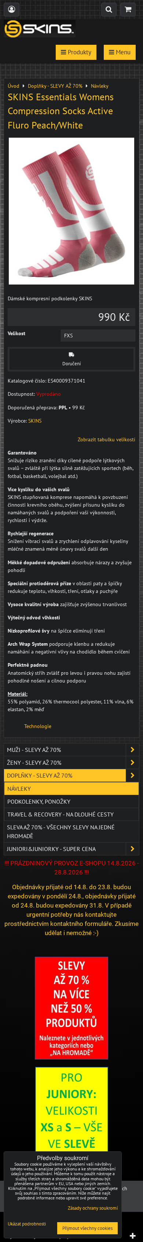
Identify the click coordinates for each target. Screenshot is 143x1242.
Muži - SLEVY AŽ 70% (34, 749)
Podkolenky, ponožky (38, 801)
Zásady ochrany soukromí (93, 1208)
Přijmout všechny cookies (87, 1228)
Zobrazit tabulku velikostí (106, 439)
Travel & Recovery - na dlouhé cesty (60, 814)
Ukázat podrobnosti (27, 1224)
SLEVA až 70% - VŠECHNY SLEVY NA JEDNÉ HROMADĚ (61, 831)
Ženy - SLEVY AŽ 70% (34, 762)
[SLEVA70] (71, 1057)
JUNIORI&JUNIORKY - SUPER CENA (51, 848)
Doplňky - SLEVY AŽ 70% (39, 775)
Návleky (19, 788)
